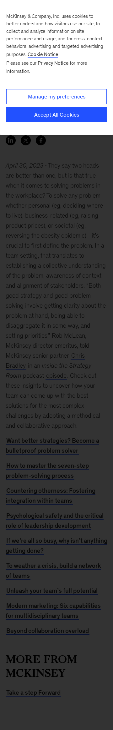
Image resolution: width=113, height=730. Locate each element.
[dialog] (56, 67)
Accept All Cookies (56, 115)
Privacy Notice (53, 63)
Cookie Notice (43, 54)
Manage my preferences (56, 96)
